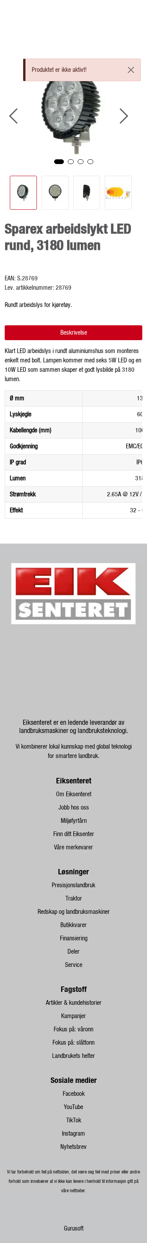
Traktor (73, 898)
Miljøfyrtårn (74, 821)
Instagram (73, 1134)
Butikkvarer (73, 925)
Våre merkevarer (73, 847)
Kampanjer (73, 1016)
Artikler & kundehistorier (74, 1003)
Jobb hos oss (73, 807)
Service (73, 965)
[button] (59, 161)
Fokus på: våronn (73, 1029)
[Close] (131, 70)
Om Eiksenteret (73, 794)
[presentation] (14, 116)
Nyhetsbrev (73, 1147)
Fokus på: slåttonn (73, 1043)
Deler (73, 952)
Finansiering (73, 938)
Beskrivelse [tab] (73, 333)
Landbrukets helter (73, 1056)
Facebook (74, 1094)
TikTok (73, 1120)
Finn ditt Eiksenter (73, 834)
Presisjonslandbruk (73, 885)
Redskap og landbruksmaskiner (74, 912)
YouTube (73, 1107)
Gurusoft (73, 1228)
